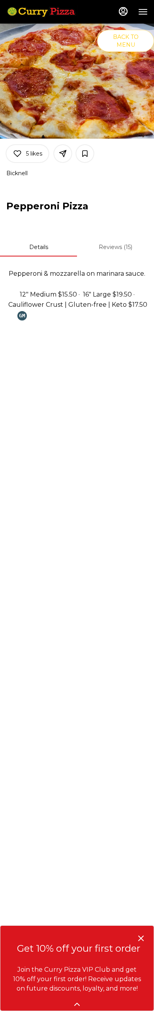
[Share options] (62, 153)
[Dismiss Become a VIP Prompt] (140, 938)
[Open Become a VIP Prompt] (77, 1004)
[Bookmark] (85, 153)
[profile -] (123, 11)
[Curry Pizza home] (41, 12)
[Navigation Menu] (143, 11)
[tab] (38, 247)
